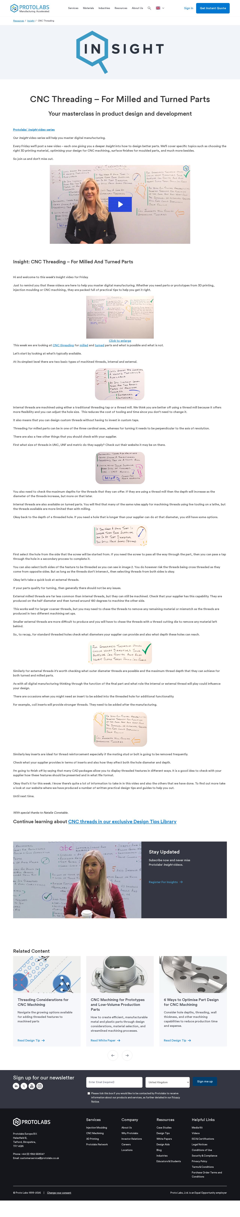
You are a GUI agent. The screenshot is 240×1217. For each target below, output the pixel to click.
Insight (30, 21)
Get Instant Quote (213, 8)
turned (99, 345)
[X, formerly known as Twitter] (24, 1087)
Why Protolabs (130, 1133)
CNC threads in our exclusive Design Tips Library (122, 821)
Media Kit (197, 1127)
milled (84, 345)
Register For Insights (163, 882)
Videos (196, 1133)
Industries (162, 1155)
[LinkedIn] (16, 1087)
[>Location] (161, 8)
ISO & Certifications (203, 1139)
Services (93, 1120)
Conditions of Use (202, 1150)
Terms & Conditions (203, 1167)
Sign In (188, 8)
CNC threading (63, 345)
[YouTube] (32, 1087)
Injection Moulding (96, 1127)
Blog (159, 1150)
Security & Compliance (204, 1155)
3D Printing (92, 1139)
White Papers (164, 1139)
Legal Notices (199, 1144)
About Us (127, 1127)
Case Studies (164, 1127)
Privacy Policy (199, 1161)
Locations (127, 1150)
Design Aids (163, 1144)
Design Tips (163, 1133)
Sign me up (205, 1081)
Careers (126, 1144)
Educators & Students (169, 1161)
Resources (18, 21)
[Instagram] (40, 1087)
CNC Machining (95, 1133)
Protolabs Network (97, 1144)
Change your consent (59, 1193)
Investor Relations (132, 1139)
